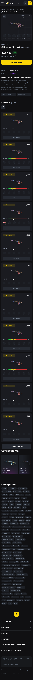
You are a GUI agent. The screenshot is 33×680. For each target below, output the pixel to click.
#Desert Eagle (22, 488)
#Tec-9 (28, 495)
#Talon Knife (6, 546)
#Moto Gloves (17, 555)
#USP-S (4, 498)
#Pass (4, 603)
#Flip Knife (27, 527)
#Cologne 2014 (18, 568)
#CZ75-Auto (12, 488)
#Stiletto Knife (6, 542)
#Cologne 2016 (18, 571)
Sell (4, 9)
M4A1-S (22, 9)
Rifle (17, 9)
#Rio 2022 (5, 590)
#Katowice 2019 (18, 581)
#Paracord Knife (17, 536)
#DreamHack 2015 (7, 578)
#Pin (3, 600)
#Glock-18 (26, 491)
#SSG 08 (13, 514)
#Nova (12, 517)
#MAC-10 (18, 504)
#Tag (10, 603)
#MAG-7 (4, 517)
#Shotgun (21, 514)
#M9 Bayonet (15, 533)
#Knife (28, 520)
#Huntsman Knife (16, 530)
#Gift (22, 597)
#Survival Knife (17, 542)
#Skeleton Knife (20, 539)
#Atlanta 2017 (24, 562)
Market (9, 9)
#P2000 (4, 495)
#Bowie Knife (14, 523)
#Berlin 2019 (15, 565)
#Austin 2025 (6, 565)
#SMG (11, 504)
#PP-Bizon (17, 507)
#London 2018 (17, 584)
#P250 (11, 495)
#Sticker (4, 562)
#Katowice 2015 (6, 581)
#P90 (24, 507)
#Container (15, 597)
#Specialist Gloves (7, 558)
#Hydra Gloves (6, 555)
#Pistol (4, 488)
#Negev (21, 520)
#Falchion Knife (17, 527)
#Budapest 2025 (7, 568)
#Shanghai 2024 (15, 590)
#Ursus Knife (15, 546)
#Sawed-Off (19, 517)
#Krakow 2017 (6, 584)
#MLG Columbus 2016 (8, 587)
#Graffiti (28, 597)
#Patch (27, 600)
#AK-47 (17, 498)
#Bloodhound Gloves (8, 549)
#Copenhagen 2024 (8, 574)
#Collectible (5, 597)
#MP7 (4, 507)
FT (29, 16)
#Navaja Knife (25, 533)
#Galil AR (18, 501)
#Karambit (26, 530)
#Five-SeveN (17, 491)
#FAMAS (10, 501)
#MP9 (10, 507)
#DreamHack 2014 (22, 574)
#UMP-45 (5, 511)
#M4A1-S (25, 501)
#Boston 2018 (26, 565)
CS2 (13, 9)
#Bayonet (5, 523)
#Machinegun (6, 520)
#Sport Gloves (20, 558)
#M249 (15, 520)
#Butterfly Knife (24, 523)
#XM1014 (28, 517)
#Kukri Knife (5, 533)
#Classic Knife (6, 527)
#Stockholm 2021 (7, 593)
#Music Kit (20, 600)
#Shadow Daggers (7, 539)
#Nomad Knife (6, 536)
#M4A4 (24, 498)
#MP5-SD (26, 504)
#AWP (21, 511)
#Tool (15, 603)
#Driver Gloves (6, 552)
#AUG (4, 501)
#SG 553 (4, 504)
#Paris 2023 (20, 587)
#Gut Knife (5, 530)
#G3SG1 (28, 511)
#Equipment (10, 600)
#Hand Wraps (17, 552)
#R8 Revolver (19, 495)
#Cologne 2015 (6, 571)
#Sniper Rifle (14, 511)
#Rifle (11, 498)
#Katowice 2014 (19, 578)
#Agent (17, 593)
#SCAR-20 (5, 514)
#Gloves (24, 546)
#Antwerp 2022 (14, 562)
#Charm (23, 593)
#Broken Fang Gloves (23, 549)
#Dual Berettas (6, 491)
